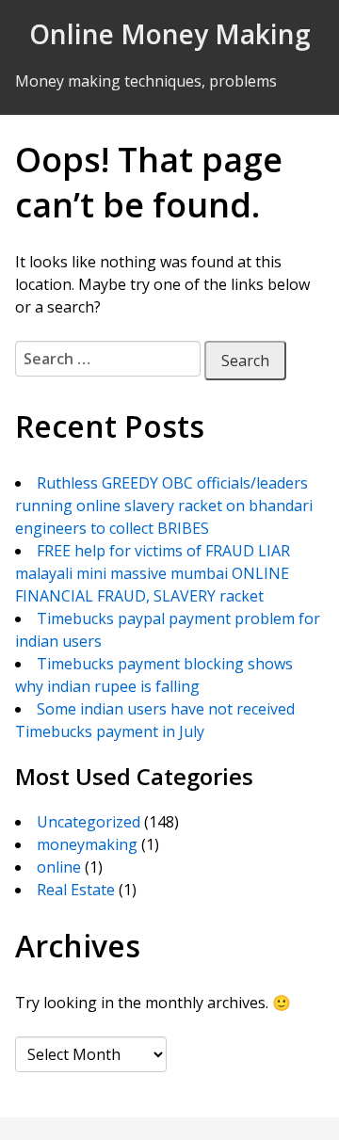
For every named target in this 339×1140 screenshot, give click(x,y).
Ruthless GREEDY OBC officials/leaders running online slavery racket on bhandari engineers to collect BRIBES (164, 505)
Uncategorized (88, 821)
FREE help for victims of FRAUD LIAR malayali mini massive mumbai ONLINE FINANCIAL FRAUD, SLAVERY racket (152, 573)
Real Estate (76, 889)
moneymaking (87, 844)
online (59, 867)
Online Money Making (170, 34)
